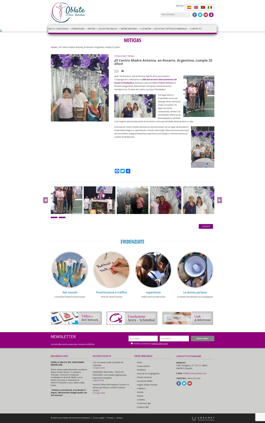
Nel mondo (70, 292)
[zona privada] (211, 14)
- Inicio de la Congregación (148, 373)
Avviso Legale (98, 418)
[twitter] (200, 14)
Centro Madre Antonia (162, 82)
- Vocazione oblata (144, 381)
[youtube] (205, 14)
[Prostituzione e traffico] (111, 287)
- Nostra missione (144, 377)
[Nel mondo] (69, 287)
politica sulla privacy (160, 344)
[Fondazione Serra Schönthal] (131, 324)
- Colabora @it (142, 407)
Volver (206, 226)
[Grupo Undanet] (203, 420)
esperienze (153, 292)
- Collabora (141, 388)
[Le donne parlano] (195, 287)
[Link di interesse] (187, 324)
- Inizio (139, 362)
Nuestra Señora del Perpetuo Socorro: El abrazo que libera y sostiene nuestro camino (111, 387)
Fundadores (78, 28)
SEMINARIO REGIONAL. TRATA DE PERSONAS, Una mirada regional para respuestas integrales (109, 375)
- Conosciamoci (143, 366)
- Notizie (139, 392)
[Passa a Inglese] (196, 7)
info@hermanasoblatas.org (194, 373)
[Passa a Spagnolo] (189, 7)
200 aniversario (150, 79)
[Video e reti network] (76, 324)
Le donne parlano (195, 292)
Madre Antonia (129, 28)
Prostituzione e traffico (111, 292)
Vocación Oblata (107, 28)
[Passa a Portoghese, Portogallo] (202, 7)
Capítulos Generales (176, 28)
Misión (91, 28)
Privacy (110, 418)
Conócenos (62, 28)
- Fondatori (141, 369)
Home (54, 47)
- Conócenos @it (143, 403)
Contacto (196, 28)
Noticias (159, 28)
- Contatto (140, 399)
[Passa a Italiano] (209, 7)
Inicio (52, 28)
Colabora (145, 28)
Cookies (119, 418)
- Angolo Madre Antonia (146, 384)
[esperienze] (153, 287)
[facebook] (194, 14)
